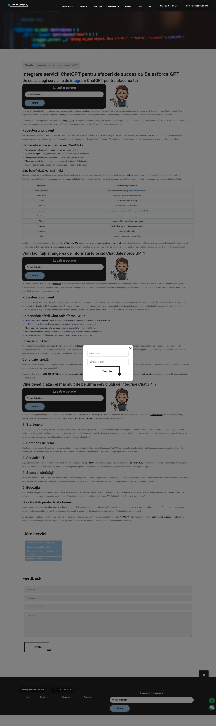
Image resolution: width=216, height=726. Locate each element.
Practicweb (19, 5)
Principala (67, 6)
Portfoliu (113, 6)
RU (140, 6)
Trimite (107, 371)
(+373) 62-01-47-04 (168, 6)
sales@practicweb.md (197, 6)
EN (150, 6)
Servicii (84, 6)
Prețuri (98, 6)
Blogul (129, 6)
